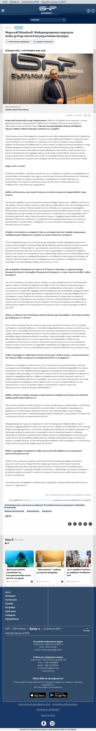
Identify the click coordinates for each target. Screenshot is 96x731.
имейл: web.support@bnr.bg (48, 650)
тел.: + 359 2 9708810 (48, 662)
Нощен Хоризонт (44, 42)
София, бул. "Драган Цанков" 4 (48, 644)
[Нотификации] (89, 11)
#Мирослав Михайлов (14, 511)
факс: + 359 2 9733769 (48, 665)
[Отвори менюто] (3, 10)
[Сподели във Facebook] (70, 524)
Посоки (8, 28)
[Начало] (48, 8)
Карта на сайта (48, 715)
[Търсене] (64, 20)
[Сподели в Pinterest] (85, 524)
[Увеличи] (85, 115)
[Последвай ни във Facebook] (44, 723)
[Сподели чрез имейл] (90, 524)
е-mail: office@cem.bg (48, 668)
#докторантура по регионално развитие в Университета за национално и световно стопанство (44, 506)
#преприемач (33, 511)
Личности (11, 599)
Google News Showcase (41, 500)
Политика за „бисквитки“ (48, 709)
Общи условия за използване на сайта (34, 704)
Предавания (12, 619)
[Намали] (89, 115)
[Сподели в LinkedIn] (80, 524)
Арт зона (10, 611)
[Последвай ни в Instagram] (52, 723)
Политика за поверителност (65, 704)
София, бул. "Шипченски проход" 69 (48, 660)
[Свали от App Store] (37, 695)
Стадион (10, 615)
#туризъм (47, 511)
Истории (10, 596)
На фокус (10, 607)
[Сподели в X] (75, 524)
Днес (8, 592)
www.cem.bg (48, 671)
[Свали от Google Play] (58, 695)
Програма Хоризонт (19, 42)
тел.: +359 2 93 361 (48, 647)
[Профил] (93, 11)
